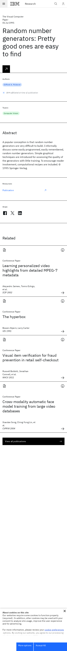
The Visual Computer (13, 16)
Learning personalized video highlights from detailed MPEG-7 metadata (29, 270)
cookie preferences (54, 629)
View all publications (15, 441)
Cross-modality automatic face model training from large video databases (28, 406)
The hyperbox (14, 316)
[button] (65, 611)
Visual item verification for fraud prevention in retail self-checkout (30, 357)
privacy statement (48, 635)
